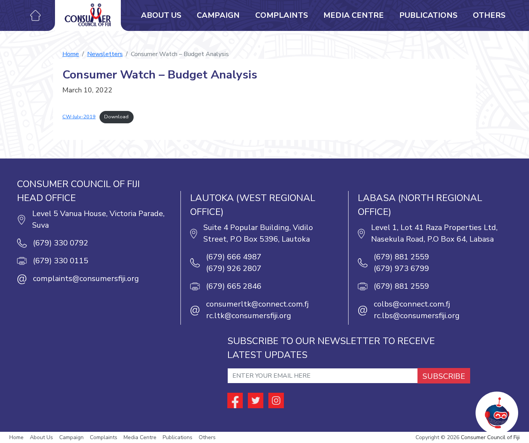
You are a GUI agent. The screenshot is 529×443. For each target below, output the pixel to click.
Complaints (281, 15)
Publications (428, 15)
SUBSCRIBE (444, 376)
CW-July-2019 (79, 116)
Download (116, 116)
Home (70, 54)
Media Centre (353, 15)
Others (489, 15)
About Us (161, 15)
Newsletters (105, 54)
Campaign (218, 15)
